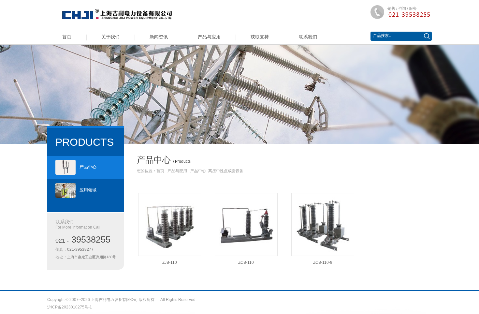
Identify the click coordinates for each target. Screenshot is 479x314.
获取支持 (260, 36)
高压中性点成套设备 (225, 171)
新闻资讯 (159, 36)
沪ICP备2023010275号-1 (69, 307)
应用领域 (88, 189)
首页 (66, 36)
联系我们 (308, 36)
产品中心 (88, 166)
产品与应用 (209, 36)
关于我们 (110, 36)
